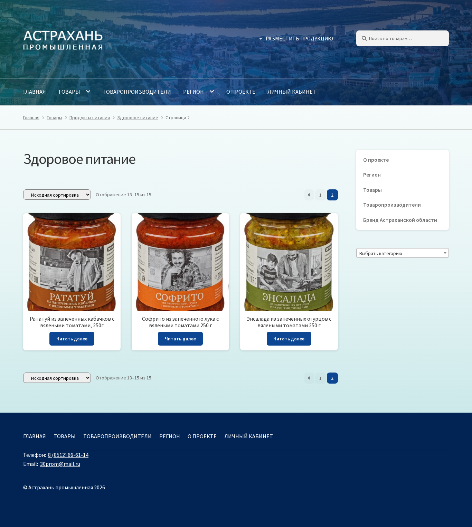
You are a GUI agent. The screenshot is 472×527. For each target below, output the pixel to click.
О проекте (240, 91)
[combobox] (402, 253)
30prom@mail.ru (60, 463)
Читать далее (71, 339)
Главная (34, 91)
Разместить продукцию (299, 38)
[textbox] (403, 253)
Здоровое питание (137, 117)
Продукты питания (89, 117)
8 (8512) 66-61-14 (68, 454)
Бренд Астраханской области (400, 220)
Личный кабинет (291, 91)
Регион (193, 91)
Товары (69, 91)
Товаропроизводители (137, 91)
